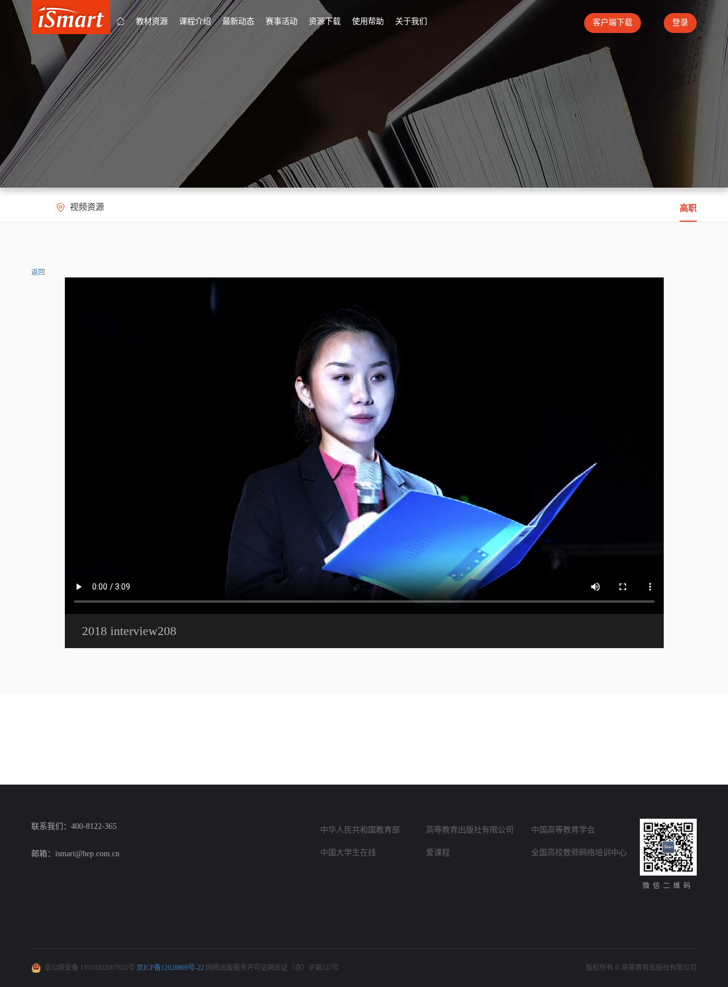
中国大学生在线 (348, 852)
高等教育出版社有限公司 (470, 830)
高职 (688, 208)
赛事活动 (281, 21)
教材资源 (152, 21)
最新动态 (238, 21)
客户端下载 (612, 22)
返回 (38, 272)
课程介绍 (195, 21)
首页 (121, 21)
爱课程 (438, 852)
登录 (680, 22)
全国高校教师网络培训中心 (579, 852)
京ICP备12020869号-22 (170, 968)
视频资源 (87, 207)
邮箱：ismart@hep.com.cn (75, 853)
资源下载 (325, 21)
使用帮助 (368, 21)
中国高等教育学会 (563, 830)
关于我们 (411, 21)
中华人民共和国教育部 (360, 830)
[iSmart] (70, 16)
